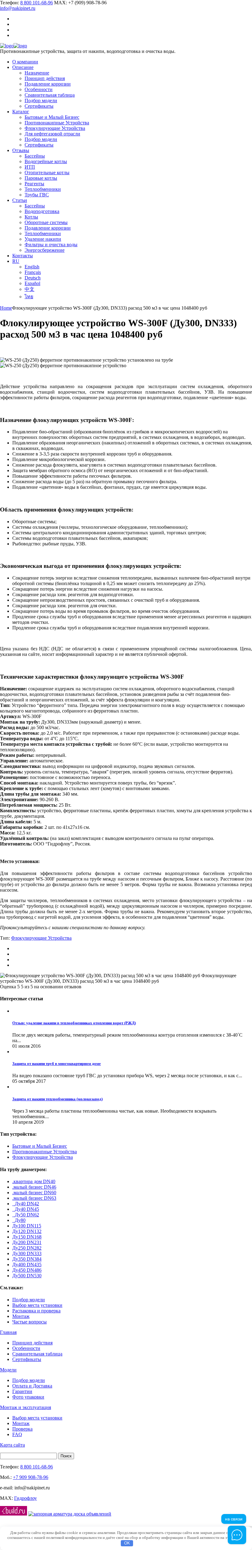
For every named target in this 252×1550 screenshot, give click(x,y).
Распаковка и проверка (36, 1310)
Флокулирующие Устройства (41, 938)
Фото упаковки (28, 1396)
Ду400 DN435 (26, 1264)
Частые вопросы (29, 1321)
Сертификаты (26, 1359)
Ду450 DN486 (26, 1270)
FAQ (17, 1434)
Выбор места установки (37, 1305)
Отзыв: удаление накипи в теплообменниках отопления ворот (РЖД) (74, 1023)
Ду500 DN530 (26, 1275)
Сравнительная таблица (37, 1353)
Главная (8, 1332)
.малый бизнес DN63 (34, 1198)
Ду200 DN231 (26, 1242)
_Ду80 (19, 1220)
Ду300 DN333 (26, 1253)
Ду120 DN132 (26, 1231)
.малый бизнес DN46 (34, 1187)
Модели (8, 1369)
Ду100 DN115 (26, 1225)
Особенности (26, 1348)
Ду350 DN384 (26, 1259)
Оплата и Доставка (32, 1385)
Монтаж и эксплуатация (25, 1407)
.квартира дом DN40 (33, 1181)
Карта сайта (12, 1445)
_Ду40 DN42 (25, 1203)
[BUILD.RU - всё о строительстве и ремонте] (13, 1513)
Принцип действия (32, 1342)
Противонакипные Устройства (44, 1151)
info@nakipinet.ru (17, 8)
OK (127, 1543)
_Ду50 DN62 (25, 1214)
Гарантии (22, 1391)
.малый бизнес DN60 (34, 1192)
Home (6, 308)
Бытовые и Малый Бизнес (39, 1146)
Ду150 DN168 (26, 1236)
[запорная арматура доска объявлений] (69, 1513)
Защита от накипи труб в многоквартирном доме (56, 1063)
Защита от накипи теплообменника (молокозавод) (57, 1099)
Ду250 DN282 (26, 1248)
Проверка (22, 1429)
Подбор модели (28, 1299)
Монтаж (21, 1316)
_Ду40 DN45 (25, 1209)
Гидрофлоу (25, 1498)
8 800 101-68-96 (36, 2)
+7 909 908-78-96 (30, 1477)
